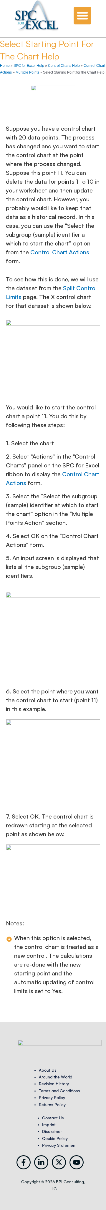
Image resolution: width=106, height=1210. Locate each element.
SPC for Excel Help (29, 66)
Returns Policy (52, 1104)
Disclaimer (52, 1131)
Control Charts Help (64, 66)
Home (5, 66)
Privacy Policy (52, 1097)
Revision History (54, 1083)
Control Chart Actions (59, 252)
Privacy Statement (59, 1145)
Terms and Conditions (59, 1090)
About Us (48, 1070)
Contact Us (53, 1118)
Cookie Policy (55, 1138)
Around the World (55, 1077)
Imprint (49, 1124)
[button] (82, 15)
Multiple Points (27, 72)
